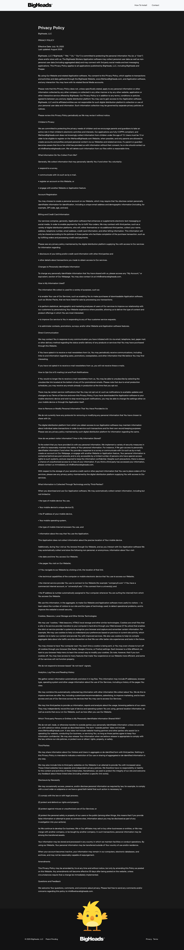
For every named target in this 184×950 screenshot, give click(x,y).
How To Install (141, 5)
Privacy (149, 939)
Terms (155, 939)
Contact (155, 5)
